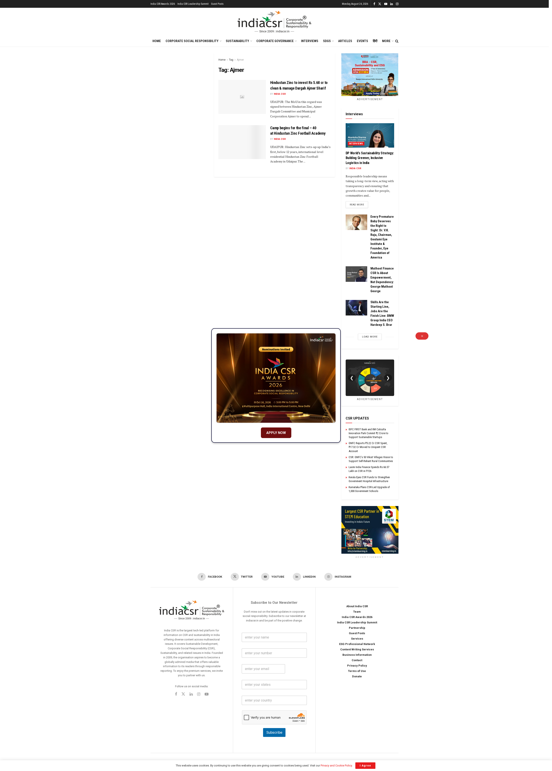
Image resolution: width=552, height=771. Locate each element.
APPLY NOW (276, 433)
